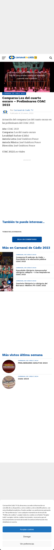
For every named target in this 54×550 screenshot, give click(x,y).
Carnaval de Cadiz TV (23, 110)
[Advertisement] (27, 27)
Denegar (27, 536)
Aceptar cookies (27, 529)
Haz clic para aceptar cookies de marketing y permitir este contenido (27, 76)
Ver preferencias (27, 544)
